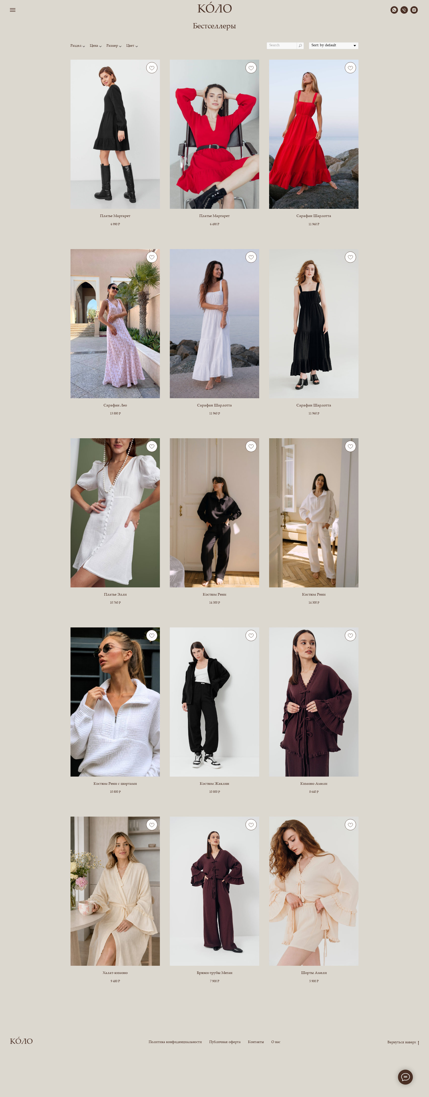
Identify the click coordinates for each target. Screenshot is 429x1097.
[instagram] (414, 12)
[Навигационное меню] (12, 10)
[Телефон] (404, 12)
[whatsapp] (394, 12)
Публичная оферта (225, 1042)
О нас (275, 1042)
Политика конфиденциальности (175, 1042)
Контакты (256, 1042)
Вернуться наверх (402, 1042)
